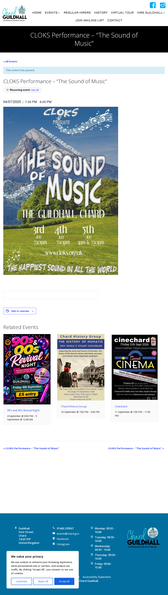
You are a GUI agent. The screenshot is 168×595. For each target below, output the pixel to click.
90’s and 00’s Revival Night (23, 410)
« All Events (10, 61)
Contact (114, 20)
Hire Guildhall (150, 12)
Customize (21, 581)
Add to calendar (20, 311)
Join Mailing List (89, 20)
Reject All (43, 581)
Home (37, 12)
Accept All (64, 581)
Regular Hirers (77, 12)
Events (51, 12)
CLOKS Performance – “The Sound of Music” (31, 448)
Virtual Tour (122, 12)
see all (35, 90)
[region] (43, 569)
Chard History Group (74, 406)
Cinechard (121, 406)
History (101, 12)
